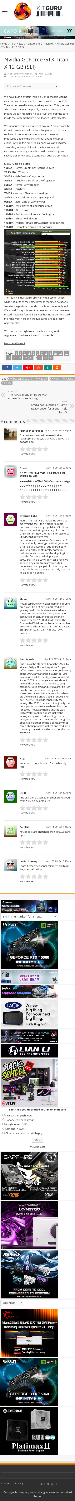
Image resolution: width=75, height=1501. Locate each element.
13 (8, 357)
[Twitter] (48, 1484)
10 (55, 353)
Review (7, 382)
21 (51, 357)
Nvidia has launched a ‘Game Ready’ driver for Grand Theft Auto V (49, 407)
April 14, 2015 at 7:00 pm (58, 826)
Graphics (37, 76)
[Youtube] (52, 1484)
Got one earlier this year (19, 1120)
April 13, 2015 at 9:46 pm (58, 598)
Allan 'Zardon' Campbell (20, 73)
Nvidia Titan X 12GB (62, 378)
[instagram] (56, 1484)
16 (25, 357)
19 (39, 357)
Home (3, 43)
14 (14, 357)
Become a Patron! (14, 343)
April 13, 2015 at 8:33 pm (58, 467)
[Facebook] (45, 1484)
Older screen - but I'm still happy (24, 1133)
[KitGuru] (37, 9)
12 (66, 353)
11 (60, 353)
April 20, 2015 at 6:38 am (58, 861)
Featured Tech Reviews (40, 43)
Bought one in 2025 (16, 1124)
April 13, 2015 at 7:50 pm (58, 430)
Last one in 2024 (14, 1128)
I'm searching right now (18, 1115)
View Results (37, 1147)
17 (31, 357)
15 (19, 357)
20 (45, 357)
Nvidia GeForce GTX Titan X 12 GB (28, 378)
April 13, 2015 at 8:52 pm (58, 515)
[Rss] (41, 1484)
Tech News (17, 43)
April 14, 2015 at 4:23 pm (58, 792)
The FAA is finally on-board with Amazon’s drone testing (28, 395)
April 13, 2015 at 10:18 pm (58, 659)
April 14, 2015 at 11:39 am (58, 758)
